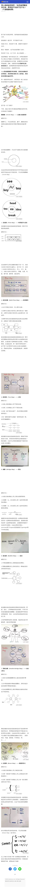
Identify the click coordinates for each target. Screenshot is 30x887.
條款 (16, 881)
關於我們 (7, 881)
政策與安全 (11, 881)
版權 (20, 881)
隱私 (18, 881)
